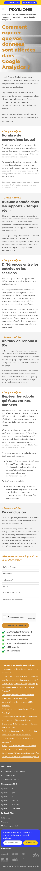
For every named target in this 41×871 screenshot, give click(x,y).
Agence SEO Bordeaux (10, 805)
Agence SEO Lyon (8, 793)
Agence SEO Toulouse (9, 801)
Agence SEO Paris (8, 789)
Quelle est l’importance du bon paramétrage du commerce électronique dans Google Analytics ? (20, 687)
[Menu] (3, 9)
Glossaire (11, 14)
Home (4, 14)
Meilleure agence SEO (9, 826)
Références (5, 818)
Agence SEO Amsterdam (10, 809)
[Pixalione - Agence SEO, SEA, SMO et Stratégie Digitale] (20, 9)
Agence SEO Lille (7, 797)
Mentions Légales (33, 866)
